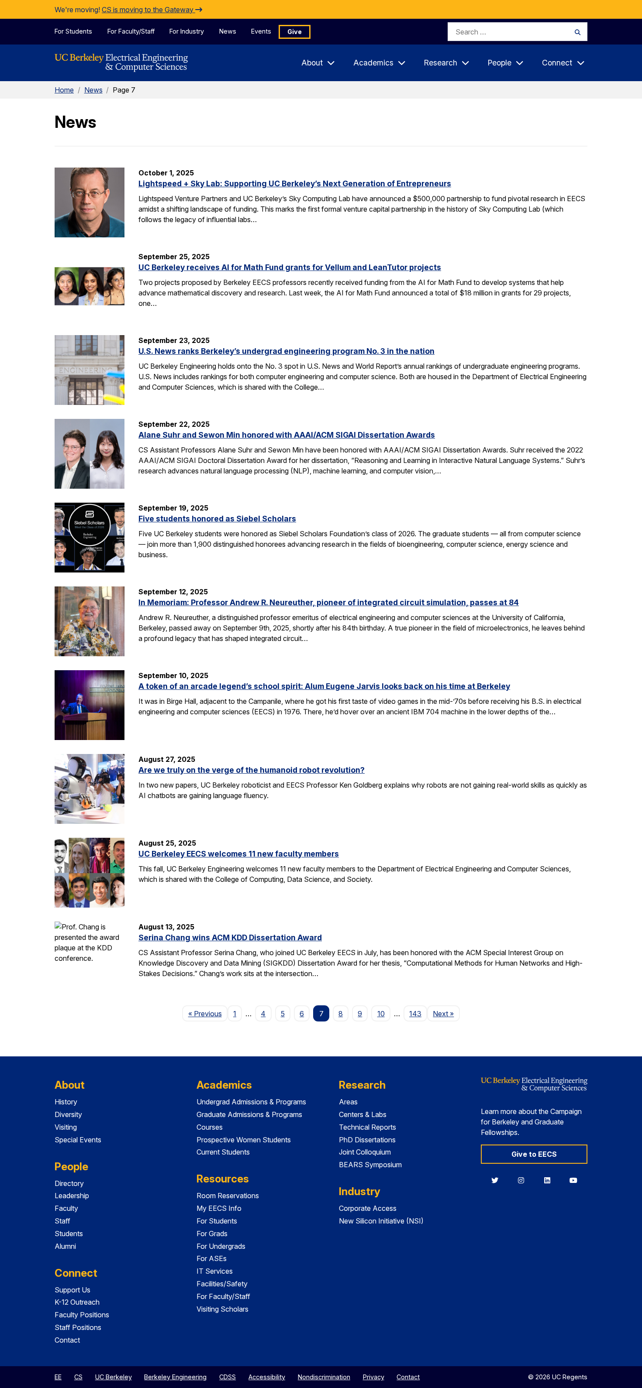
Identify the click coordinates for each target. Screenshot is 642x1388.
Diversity (68, 1114)
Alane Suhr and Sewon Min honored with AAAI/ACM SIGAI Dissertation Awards (286, 434)
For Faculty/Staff (131, 31)
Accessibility (267, 1377)
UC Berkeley (113, 1377)
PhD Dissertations (367, 1139)
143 (415, 1013)
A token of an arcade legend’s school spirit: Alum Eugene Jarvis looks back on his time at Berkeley (324, 686)
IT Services (215, 1271)
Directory (69, 1183)
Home (64, 90)
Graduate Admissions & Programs (249, 1114)
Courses (210, 1127)
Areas (348, 1101)
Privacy (373, 1377)
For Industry (186, 31)
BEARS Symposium (370, 1164)
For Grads (212, 1233)
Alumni (65, 1246)
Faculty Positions (82, 1314)
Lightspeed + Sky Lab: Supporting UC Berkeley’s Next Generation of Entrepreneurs (294, 183)
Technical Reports (367, 1127)
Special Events (78, 1139)
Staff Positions (78, 1327)
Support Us (72, 1289)
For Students (73, 31)
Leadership (72, 1195)
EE (58, 1377)
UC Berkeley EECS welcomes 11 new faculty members (238, 853)
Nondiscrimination (324, 1377)
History (66, 1101)
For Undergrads (221, 1246)
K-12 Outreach (77, 1302)
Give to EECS (534, 1154)
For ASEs (212, 1258)
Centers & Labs (363, 1114)
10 (381, 1013)
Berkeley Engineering (175, 1377)
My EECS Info (219, 1208)
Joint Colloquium (365, 1152)
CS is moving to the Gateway (148, 9)
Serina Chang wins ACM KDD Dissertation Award (230, 937)
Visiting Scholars (223, 1309)
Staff (62, 1221)
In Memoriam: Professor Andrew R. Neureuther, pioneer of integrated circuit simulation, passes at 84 (328, 602)
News (227, 31)
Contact (67, 1340)
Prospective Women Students (244, 1139)
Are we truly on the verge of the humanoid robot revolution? (251, 770)
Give (294, 31)
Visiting (66, 1127)
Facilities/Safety (222, 1283)
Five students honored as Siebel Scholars (217, 518)
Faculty (66, 1208)
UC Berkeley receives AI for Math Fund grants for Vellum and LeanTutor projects (289, 267)
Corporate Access (368, 1208)
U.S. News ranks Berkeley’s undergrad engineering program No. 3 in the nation (286, 351)
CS (78, 1377)
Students (69, 1233)
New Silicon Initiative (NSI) (381, 1221)
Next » (446, 1013)
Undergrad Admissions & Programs (251, 1101)
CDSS (227, 1377)
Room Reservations (228, 1195)
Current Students (223, 1152)
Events (261, 31)
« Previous (207, 1013)
